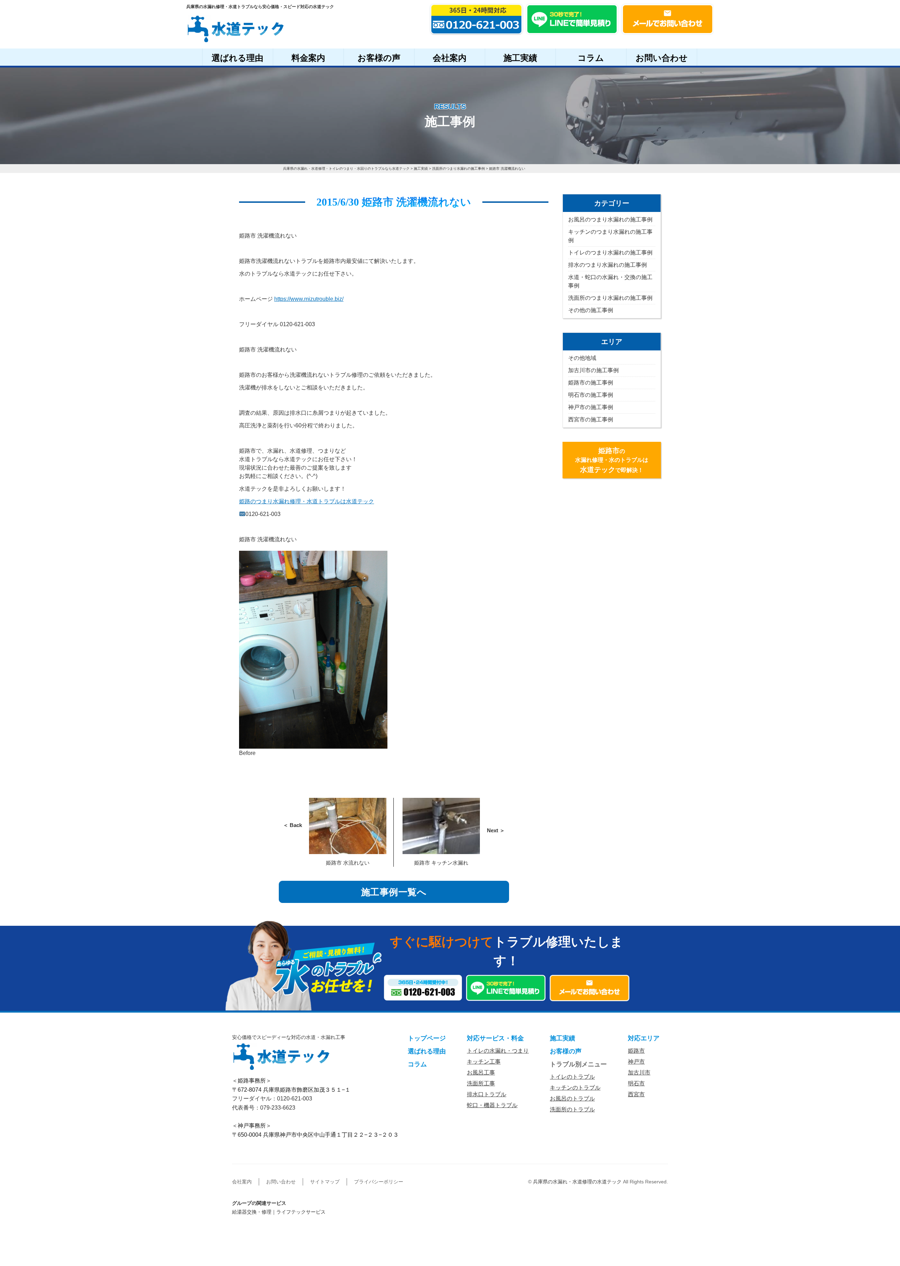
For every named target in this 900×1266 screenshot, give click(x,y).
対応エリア (644, 1038)
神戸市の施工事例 (590, 407)
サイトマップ (325, 1181)
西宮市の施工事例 (590, 419)
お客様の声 (379, 58)
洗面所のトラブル (572, 1109)
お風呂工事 (481, 1073)
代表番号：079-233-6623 (263, 1108)
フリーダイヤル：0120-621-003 (272, 1099)
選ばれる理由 (237, 58)
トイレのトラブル (572, 1077)
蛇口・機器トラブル (492, 1105)
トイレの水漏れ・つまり (498, 1051)
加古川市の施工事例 (593, 370)
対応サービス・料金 (495, 1038)
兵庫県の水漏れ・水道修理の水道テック (577, 1181)
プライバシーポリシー (378, 1181)
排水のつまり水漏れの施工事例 (607, 265)
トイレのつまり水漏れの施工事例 (610, 253)
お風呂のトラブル (572, 1099)
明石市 (636, 1083)
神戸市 (636, 1062)
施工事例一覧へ (394, 892)
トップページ (427, 1038)
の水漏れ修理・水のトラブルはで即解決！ (611, 460)
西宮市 (636, 1094)
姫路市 (636, 1051)
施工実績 (520, 58)
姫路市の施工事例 (590, 383)
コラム (591, 58)
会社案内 (450, 58)
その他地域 (582, 358)
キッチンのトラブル (575, 1088)
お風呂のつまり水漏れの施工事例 (610, 219)
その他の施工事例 (590, 310)
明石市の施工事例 (590, 395)
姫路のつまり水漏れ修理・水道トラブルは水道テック (306, 501)
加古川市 (639, 1073)
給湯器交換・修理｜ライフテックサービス (279, 1212)
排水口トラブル (486, 1094)
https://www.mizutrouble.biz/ (308, 299)
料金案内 (308, 58)
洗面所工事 (481, 1083)
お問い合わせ (662, 58)
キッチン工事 (484, 1062)
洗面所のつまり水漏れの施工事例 (610, 298)
